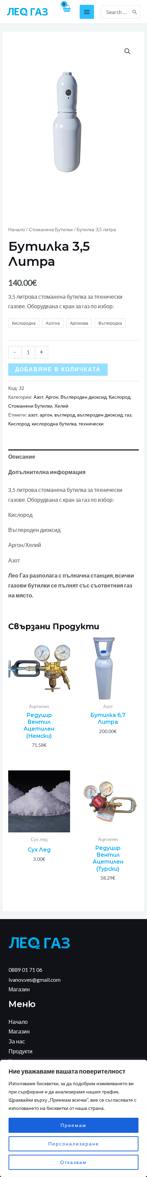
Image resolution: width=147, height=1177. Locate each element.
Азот (38, 397)
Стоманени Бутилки (51, 229)
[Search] (135, 11)
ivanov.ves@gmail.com (35, 980)
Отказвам (73, 1162)
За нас (17, 1041)
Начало (16, 229)
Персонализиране (73, 1144)
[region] (73, 1118)
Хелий (61, 406)
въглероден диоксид (100, 415)
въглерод (64, 415)
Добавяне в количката (58, 369)
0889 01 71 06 (25, 970)
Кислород (119, 397)
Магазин (19, 989)
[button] (127, 51)
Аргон (51, 397)
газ (128, 415)
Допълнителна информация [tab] (46, 472)
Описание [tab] (21, 457)
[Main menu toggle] (87, 12)
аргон (46, 415)
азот (33, 415)
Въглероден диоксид (84, 397)
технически (91, 423)
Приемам (73, 1125)
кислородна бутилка (54, 423)
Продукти (20, 1051)
